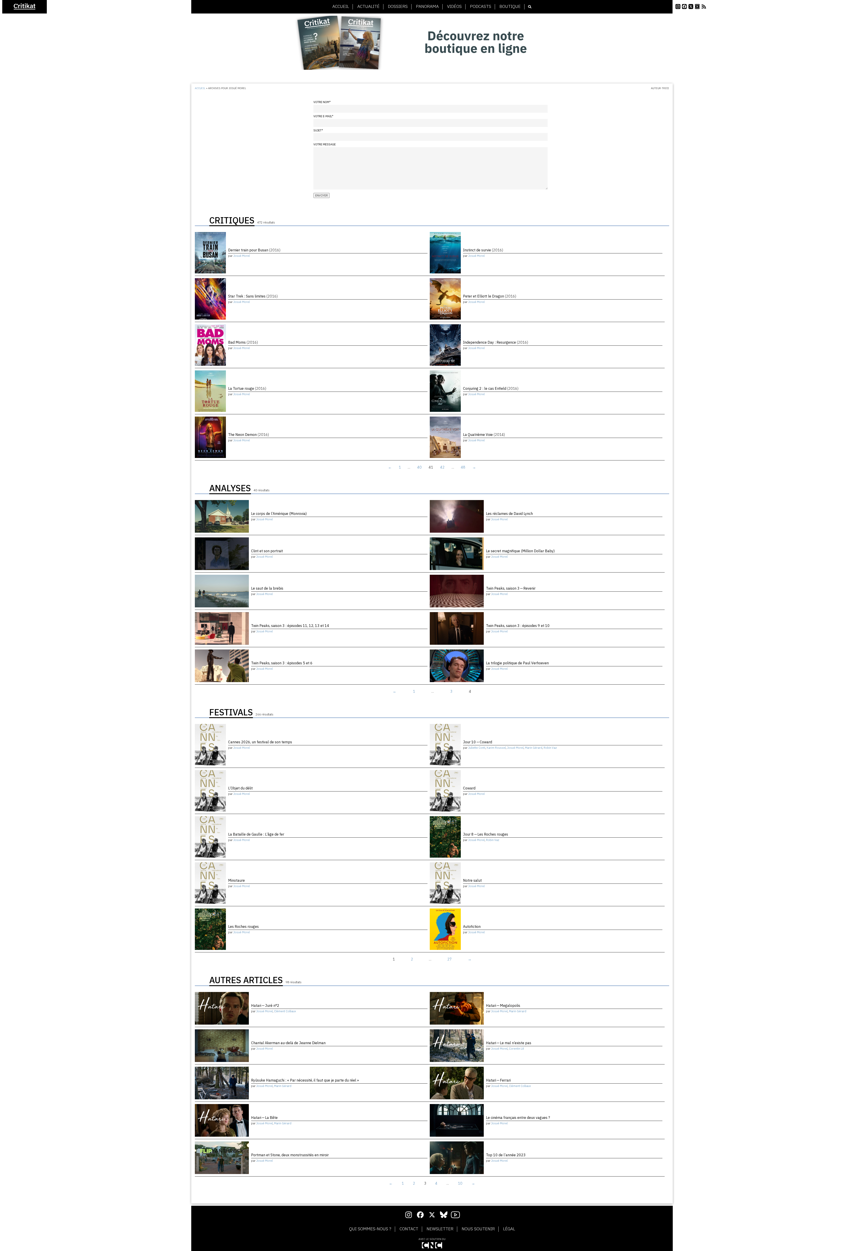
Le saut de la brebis (267, 588)
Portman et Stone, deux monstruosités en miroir (290, 1155)
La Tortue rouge (247, 388)
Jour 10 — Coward (477, 742)
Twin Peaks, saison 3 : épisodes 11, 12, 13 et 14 (290, 625)
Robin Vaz (550, 748)
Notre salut (472, 880)
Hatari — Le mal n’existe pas (508, 1043)
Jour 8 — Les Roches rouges (485, 834)
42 (442, 467)
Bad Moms (243, 342)
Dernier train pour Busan (254, 250)
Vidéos (454, 6)
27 (449, 959)
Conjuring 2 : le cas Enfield (490, 388)
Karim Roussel (496, 748)
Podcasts (480, 6)
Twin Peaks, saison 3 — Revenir (511, 588)
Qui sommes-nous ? (370, 1228)
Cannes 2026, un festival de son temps (260, 742)
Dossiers (398, 6)
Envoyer (321, 195)
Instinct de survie (483, 250)
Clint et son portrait (267, 551)
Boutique (510, 6)
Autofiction (472, 926)
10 (460, 1183)
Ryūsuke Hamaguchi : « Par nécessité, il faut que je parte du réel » (305, 1080)
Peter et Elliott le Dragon (489, 296)
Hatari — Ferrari (498, 1080)
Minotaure (236, 880)
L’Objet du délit (240, 788)
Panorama (427, 6)
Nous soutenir (478, 1228)
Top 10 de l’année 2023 (506, 1155)
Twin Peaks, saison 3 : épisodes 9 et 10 (518, 625)
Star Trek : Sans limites (253, 296)
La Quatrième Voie (484, 434)
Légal (509, 1228)
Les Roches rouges (243, 926)
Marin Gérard (533, 748)
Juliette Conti (476, 748)
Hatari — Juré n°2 (265, 1005)
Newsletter (440, 1228)
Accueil (340, 6)
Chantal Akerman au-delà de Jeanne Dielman (288, 1043)
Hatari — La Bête (264, 1117)
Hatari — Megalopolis (503, 1005)
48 (463, 467)
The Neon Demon (248, 434)
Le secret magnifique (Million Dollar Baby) (520, 551)
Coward (469, 788)
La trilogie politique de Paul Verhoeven (517, 663)
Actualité (368, 6)
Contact (409, 1228)
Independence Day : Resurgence (495, 342)
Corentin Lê (516, 1048)
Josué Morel (241, 256)
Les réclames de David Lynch (509, 513)
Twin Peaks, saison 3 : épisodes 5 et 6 (282, 663)
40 (419, 467)
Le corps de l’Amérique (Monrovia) (279, 513)
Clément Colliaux (285, 1011)
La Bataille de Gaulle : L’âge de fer (256, 834)
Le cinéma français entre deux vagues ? (518, 1117)
